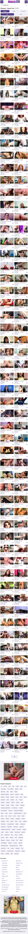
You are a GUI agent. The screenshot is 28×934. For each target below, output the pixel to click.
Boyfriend (3, 799)
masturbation (17, 61)
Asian (21, 786)
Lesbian (6, 832)
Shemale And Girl (4, 845)
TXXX (15, 27)
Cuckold (21, 807)
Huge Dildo (9, 826)
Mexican (23, 832)
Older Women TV (19, 871)
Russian (15, 842)
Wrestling (16, 853)
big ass (5, 24)
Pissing (12, 840)
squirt (21, 565)
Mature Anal (17, 832)
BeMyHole (2, 27)
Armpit (17, 786)
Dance (2, 813)
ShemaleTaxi (2, 604)
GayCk (15, 88)
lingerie (2, 61)
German (23, 818)
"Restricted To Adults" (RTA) (15, 928)
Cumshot (10, 810)
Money (16, 834)
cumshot (21, 37)
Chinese (7, 802)
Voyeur (2, 853)
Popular (5, 11)
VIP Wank (18, 889)
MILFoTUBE (18, 860)
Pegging (2, 840)
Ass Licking (3, 789)
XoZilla (1, 248)
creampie (7, 282)
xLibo (3, 878)
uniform (20, 430)
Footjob (7, 818)
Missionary (7, 834)
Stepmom (18, 848)
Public (21, 840)
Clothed (17, 802)
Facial (19, 815)
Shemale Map (19, 874)
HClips (15, 297)
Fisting (2, 818)
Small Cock (3, 848)
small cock (6, 712)
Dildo (6, 813)
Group (16, 821)
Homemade (22, 824)
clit (23, 221)
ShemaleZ (2, 137)
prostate (19, 245)
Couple (17, 805)
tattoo (2, 688)
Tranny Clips (4, 863)
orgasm (16, 24)
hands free (21, 24)
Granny (11, 821)
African (5, 786)
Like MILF (18, 865)
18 (1, 786)
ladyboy (20, 147)
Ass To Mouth (10, 789)
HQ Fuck (3, 874)
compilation (8, 37)
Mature (11, 832)
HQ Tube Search (19, 882)
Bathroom (3, 791)
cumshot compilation (19, 307)
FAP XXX (3, 882)
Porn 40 (17, 887)
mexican (6, 725)
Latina (2, 832)
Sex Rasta (18, 878)
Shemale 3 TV (5, 860)
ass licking (20, 73)
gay (1, 73)
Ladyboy (24, 829)
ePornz (17, 876)
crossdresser (17, 233)
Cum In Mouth (4, 810)
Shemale (20, 842)
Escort (14, 815)
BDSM (20, 540)
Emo (6, 815)
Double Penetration (18, 813)
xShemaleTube (3, 162)
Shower (20, 845)
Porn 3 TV (4, 891)
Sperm (12, 848)
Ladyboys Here (5, 876)
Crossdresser (14, 807)
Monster (21, 834)
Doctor (10, 813)
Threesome (17, 851)
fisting (20, 528)
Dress (25, 813)
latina (22, 159)
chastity (2, 184)
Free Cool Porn (5, 889)
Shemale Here (5, 871)
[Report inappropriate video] (13, 27)
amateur (16, 37)
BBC (16, 676)
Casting (20, 799)
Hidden (16, 824)
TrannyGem (16, 125)
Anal (9, 786)
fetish (9, 24)
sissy (16, 49)
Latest (14, 11)
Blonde (7, 797)
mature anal (7, 590)
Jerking (13, 829)
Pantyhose (20, 837)
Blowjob (12, 797)
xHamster (2, 51)
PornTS (14, 1)
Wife (12, 853)
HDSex (15, 51)
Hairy (20, 821)
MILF (2, 834)
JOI (9, 540)
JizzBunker (16, 39)
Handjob (25, 821)
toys (8, 332)
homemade (17, 159)
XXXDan (1, 506)
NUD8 (17, 867)
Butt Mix (18, 869)
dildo (2, 356)
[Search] (1, 5)
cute (2, 712)
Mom (12, 834)
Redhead (10, 842)
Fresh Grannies (5, 887)
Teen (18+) (3, 851)
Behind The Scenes (5, 794)
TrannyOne (16, 113)
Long (21, 14)
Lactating (19, 829)
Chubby (12, 802)
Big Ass (12, 794)
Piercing (8, 840)
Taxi (22, 848)
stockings (3, 749)
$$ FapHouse (2, 358)
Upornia (1, 309)
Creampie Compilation (5, 807)
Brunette (12, 799)
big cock (5, 540)
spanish (2, 417)
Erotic (10, 815)
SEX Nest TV (4, 880)
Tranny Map (4, 867)
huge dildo (22, 405)
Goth (8, 821)
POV (26, 356)
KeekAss (15, 100)
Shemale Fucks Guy (13, 845)
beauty (24, 209)
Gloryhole (3, 821)
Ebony (2, 815)
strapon (16, 540)
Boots (17, 797)
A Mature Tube (19, 863)
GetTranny (2, 236)
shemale (2, 123)
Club (22, 802)
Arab (13, 786)
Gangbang (18, 818)
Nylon (7, 837)
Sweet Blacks (5, 865)
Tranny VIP (4, 869)
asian (20, 319)
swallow (25, 73)
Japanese (21, 826)
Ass (25, 786)
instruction (3, 295)
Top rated (23, 11)
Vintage (23, 851)
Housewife (3, 826)
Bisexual (2, 797)
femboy (22, 332)
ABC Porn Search (19, 880)
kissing (16, 503)
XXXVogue (16, 248)
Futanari (12, 818)
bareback (23, 577)
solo (20, 135)
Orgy (16, 837)
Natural (2, 837)
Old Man (11, 837)
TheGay (1, 76)
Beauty (16, 791)
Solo (8, 848)
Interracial (15, 826)
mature (16, 184)
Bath (21, 789)
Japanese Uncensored (5, 829)
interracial (3, 135)
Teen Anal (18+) (10, 851)
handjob (16, 98)
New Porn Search (19, 884)
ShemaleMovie (17, 76)
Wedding (7, 853)
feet (16, 73)
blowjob (25, 258)
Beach (11, 791)
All (7, 14)
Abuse (24, 931)
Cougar (12, 805)
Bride (8, 799)
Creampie (22, 805)
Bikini (22, 794)
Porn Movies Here (5, 884)
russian (19, 49)
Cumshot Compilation (18, 810)
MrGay (1, 100)
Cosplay (7, 805)
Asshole (16, 789)
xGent (17, 891)
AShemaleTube (3, 39)
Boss (21, 797)
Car (16, 799)
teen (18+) (8, 49)
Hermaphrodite (10, 824)
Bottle (25, 797)
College (2, 805)
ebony (2, 172)
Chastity (2, 802)
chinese (19, 590)
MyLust (1, 113)
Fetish (23, 815)
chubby (8, 295)
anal (2, 24)
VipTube (1, 88)
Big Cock (17, 794)
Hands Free (3, 824)
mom (21, 209)
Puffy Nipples (4, 842)
